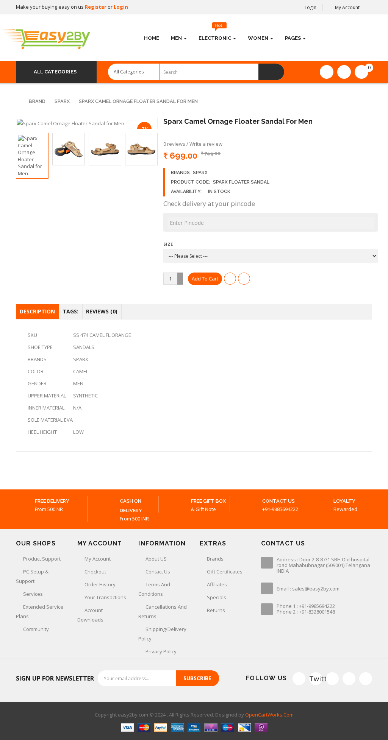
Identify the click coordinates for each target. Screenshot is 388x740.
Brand (37, 101)
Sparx (62, 101)
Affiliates (217, 584)
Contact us (158, 571)
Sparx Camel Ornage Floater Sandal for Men (138, 101)
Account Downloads (90, 615)
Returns (216, 610)
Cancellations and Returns (162, 611)
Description (37, 311)
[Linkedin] (349, 678)
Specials (216, 597)
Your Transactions (105, 597)
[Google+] (332, 678)
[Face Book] (299, 678)
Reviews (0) (101, 311)
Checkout (95, 571)
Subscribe (197, 678)
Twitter (315, 678)
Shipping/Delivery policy (162, 634)
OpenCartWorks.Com (269, 714)
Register (96, 6)
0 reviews (174, 143)
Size (168, 244)
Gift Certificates (224, 571)
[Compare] (344, 72)
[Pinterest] (365, 678)
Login (121, 6)
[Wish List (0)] (326, 72)
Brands (215, 558)
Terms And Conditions (154, 589)
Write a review (205, 143)
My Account (97, 558)
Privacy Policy (161, 651)
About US (156, 558)
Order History (100, 584)
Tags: (70, 311)
